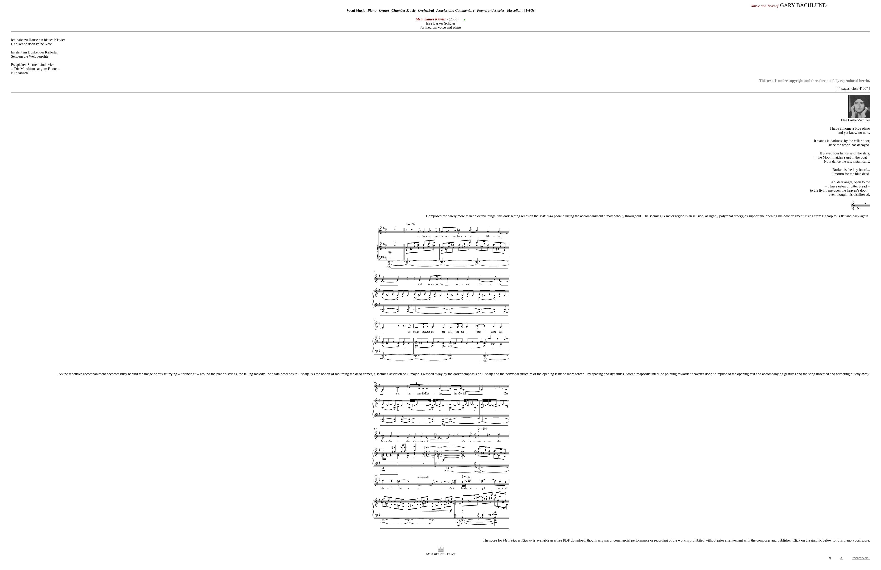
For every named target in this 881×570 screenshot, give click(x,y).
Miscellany (515, 10)
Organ (384, 10)
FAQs (530, 10)
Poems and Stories (491, 10)
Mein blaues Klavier (440, 554)
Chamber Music (403, 10)
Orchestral (426, 10)
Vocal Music (356, 10)
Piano (372, 10)
